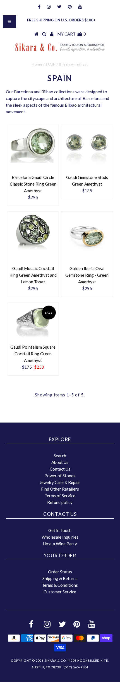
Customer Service (60, 591)
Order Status (60, 571)
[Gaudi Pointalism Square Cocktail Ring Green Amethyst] (33, 322)
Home (37, 64)
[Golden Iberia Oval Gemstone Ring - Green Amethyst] (87, 237)
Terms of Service (60, 495)
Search (60, 455)
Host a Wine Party (60, 543)
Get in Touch (59, 530)
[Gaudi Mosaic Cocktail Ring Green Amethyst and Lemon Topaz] (33, 231)
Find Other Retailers (60, 488)
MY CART (71, 33)
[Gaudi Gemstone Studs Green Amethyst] (87, 148)
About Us (59, 462)
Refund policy (60, 502)
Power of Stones (59, 475)
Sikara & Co (55, 660)
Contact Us (60, 468)
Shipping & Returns (60, 578)
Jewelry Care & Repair (60, 482)
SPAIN (50, 64)
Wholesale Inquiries (60, 536)
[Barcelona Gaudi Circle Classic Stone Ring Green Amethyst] (33, 144)
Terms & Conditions (60, 585)
